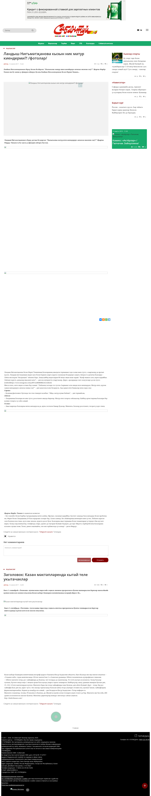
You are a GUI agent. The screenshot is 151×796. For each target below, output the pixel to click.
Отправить (100, 560)
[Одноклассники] (103, 319)
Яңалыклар (52, 43)
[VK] (140, 30)
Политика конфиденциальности (13, 785)
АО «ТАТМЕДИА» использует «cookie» (15, 779)
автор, (6, 64)
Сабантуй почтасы (106, 43)
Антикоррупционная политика (12, 776)
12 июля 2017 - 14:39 (16, 585)
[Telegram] (109, 319)
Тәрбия (64, 43)
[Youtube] (137, 30)
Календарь (90, 43)
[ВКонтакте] (100, 319)
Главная (75, 728)
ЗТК (80, 43)
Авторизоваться (84, 560)
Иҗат (73, 43)
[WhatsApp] (106, 319)
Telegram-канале (46, 532)
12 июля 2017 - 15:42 (16, 64)
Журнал (41, 43)
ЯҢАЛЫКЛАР (10, 48)
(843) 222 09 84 (144, 740)
